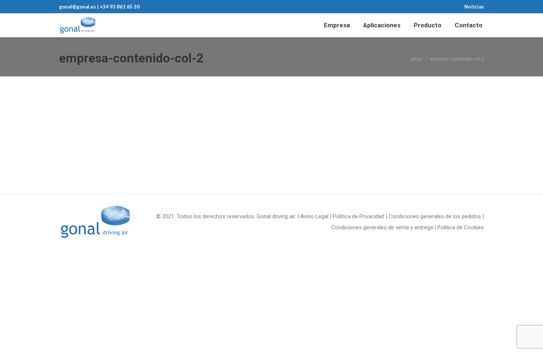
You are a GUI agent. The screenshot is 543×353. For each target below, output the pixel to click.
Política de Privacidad (358, 216)
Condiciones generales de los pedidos (435, 216)
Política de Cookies (460, 227)
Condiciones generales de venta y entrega (382, 227)
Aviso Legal (314, 216)
